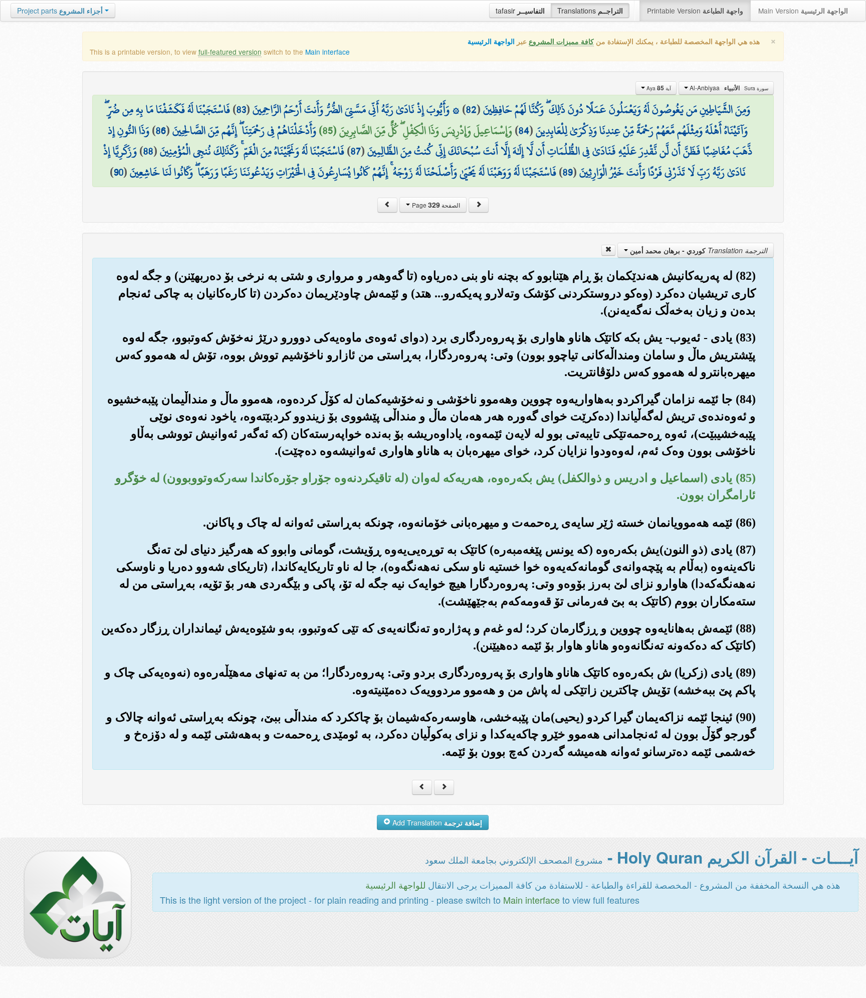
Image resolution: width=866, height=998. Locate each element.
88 (148, 151)
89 (568, 172)
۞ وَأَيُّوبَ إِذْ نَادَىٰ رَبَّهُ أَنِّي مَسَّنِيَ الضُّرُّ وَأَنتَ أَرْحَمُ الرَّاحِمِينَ (356, 109)
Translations (590, 11)
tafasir (520, 11)
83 (241, 109)
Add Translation (436, 822)
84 (524, 130)
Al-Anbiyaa (728, 87)
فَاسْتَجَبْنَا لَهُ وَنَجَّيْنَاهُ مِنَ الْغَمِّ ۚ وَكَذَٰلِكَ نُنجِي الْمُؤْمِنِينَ (252, 151)
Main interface (327, 52)
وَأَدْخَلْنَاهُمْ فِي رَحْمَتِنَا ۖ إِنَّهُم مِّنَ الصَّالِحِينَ (244, 130)
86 (161, 130)
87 (356, 151)
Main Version (803, 11)
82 (471, 109)
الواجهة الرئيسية (491, 41)
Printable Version (695, 11)
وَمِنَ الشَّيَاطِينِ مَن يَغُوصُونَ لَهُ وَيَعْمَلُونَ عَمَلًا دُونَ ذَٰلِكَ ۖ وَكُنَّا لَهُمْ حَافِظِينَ (616, 109)
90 (118, 172)
